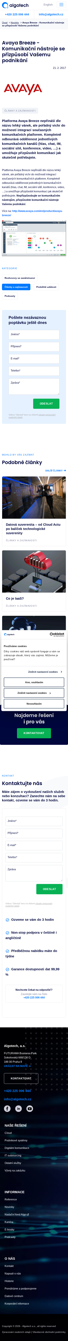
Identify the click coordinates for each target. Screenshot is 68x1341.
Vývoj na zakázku (15, 1170)
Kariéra (9, 1222)
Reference (11, 1199)
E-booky (9, 1229)
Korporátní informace (17, 1303)
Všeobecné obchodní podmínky (49, 1332)
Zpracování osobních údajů (16, 1332)
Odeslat (46, 403)
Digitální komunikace (17, 1148)
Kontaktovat (34, 733)
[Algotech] (16, 4)
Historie (9, 1281)
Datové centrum (14, 1296)
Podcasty (10, 1237)
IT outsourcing (13, 1155)
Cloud (8, 1133)
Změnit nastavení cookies (43, 671)
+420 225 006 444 (17, 14)
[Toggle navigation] (61, 4)
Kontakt (9, 1266)
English (48, 4)
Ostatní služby (13, 1163)
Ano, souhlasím (34, 682)
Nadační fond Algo (16, 1214)
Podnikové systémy (16, 1140)
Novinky (9, 1207)
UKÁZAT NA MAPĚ (17, 1066)
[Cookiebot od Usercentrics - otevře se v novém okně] (49, 634)
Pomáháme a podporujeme (20, 1288)
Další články (55, 470)
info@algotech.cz (51, 14)
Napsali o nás (13, 1273)
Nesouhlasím (34, 703)
